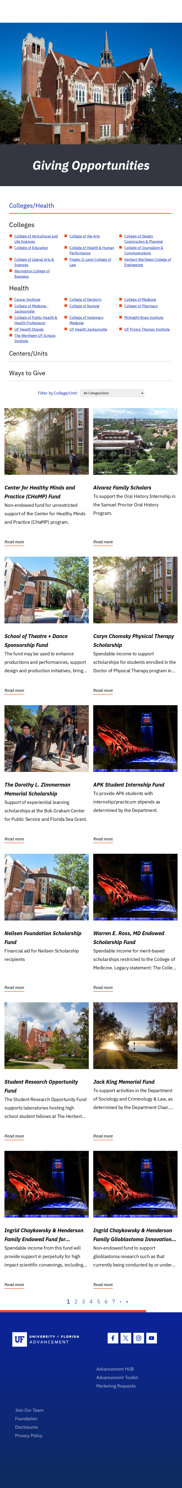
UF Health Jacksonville (88, 329)
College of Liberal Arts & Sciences (34, 262)
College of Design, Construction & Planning (143, 239)
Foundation (26, 1419)
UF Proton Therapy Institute (147, 329)
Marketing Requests (116, 1386)
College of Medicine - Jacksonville (31, 309)
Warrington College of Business (32, 274)
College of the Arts (84, 236)
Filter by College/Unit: (58, 393)
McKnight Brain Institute (143, 317)
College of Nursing (84, 306)
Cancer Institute (27, 299)
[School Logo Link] (49, 1340)
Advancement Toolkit (117, 1377)
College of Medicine (140, 299)
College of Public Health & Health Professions (35, 320)
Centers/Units (28, 353)
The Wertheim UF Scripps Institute (34, 338)
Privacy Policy (28, 1435)
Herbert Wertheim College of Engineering (147, 262)
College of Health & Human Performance (91, 250)
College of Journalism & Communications (143, 250)
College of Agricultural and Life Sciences (36, 239)
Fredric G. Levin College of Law (90, 262)
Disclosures (26, 1427)
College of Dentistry (85, 299)
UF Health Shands (29, 329)
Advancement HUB (115, 1369)
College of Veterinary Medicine (86, 320)
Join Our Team (29, 1410)
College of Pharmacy (141, 306)
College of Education (31, 248)
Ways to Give (27, 373)
